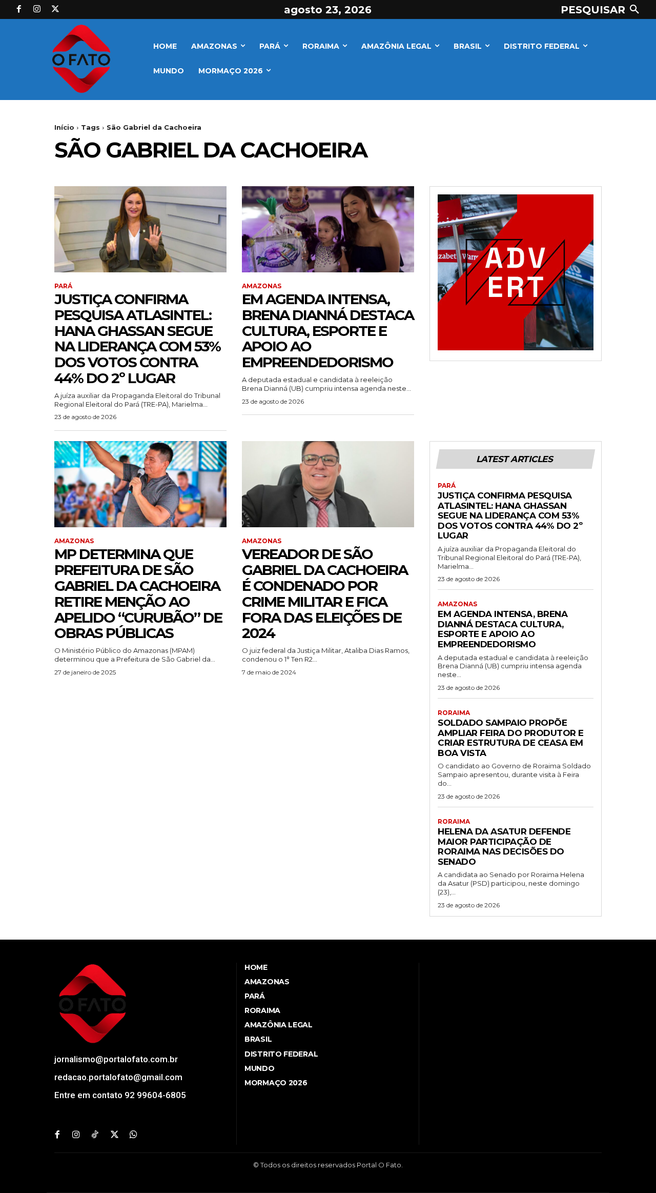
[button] (602, 10)
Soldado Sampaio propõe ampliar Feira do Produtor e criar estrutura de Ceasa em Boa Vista (511, 738)
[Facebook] (19, 9)
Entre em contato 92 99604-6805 (120, 1095)
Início (64, 127)
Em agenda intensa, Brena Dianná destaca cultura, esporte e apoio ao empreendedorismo (328, 330)
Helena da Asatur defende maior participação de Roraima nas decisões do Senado (504, 846)
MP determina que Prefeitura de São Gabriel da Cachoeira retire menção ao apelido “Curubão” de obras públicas (138, 593)
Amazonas (261, 286)
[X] (55, 9)
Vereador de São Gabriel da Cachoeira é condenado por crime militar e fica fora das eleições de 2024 (324, 593)
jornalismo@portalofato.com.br (116, 1059)
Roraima (454, 713)
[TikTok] (95, 1135)
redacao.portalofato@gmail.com (118, 1077)
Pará (63, 286)
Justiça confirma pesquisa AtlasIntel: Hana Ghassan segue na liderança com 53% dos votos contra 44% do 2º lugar (137, 338)
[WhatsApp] (133, 1135)
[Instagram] (37, 9)
